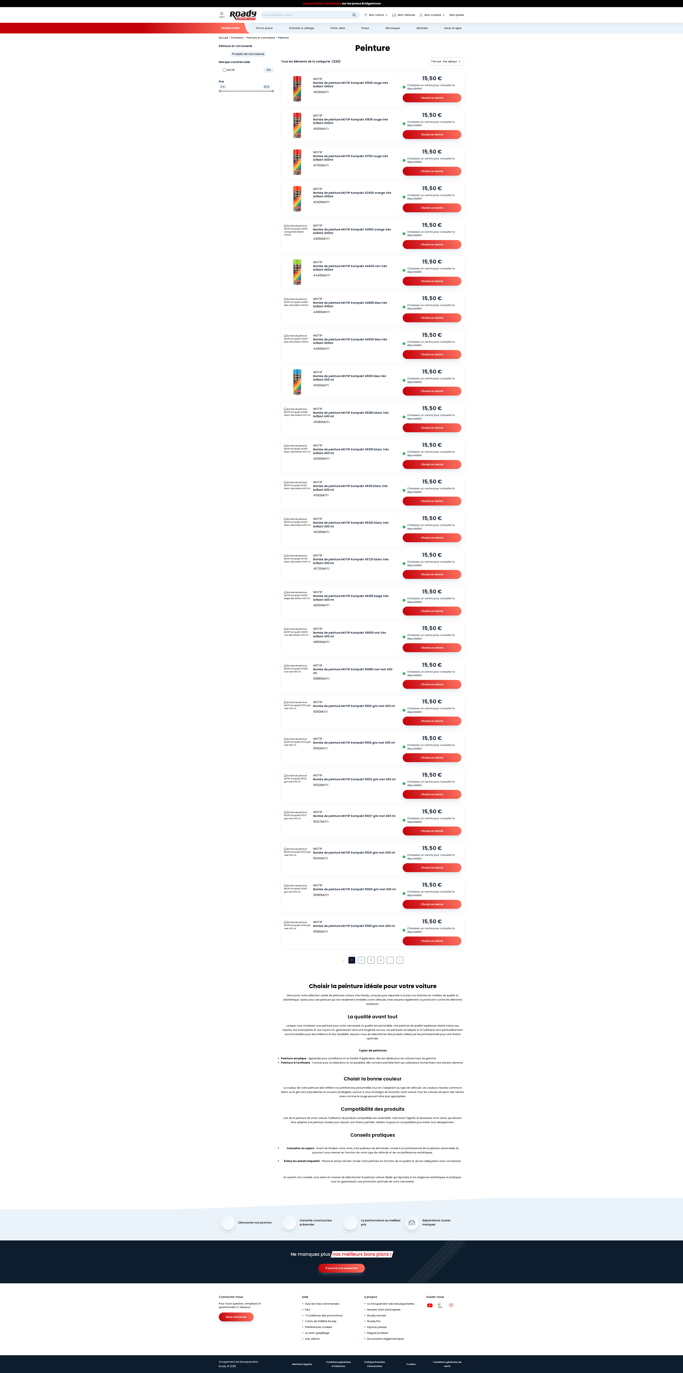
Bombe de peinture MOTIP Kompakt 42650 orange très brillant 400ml (352, 231)
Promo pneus (264, 28)
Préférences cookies (318, 1327)
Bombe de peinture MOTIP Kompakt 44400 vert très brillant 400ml (350, 268)
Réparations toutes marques (436, 1223)
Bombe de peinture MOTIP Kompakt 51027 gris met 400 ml (354, 816)
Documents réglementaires (385, 1339)
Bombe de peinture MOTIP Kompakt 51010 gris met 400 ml (354, 706)
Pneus (365, 28)
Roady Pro (374, 1321)
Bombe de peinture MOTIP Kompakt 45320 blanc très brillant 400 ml (351, 524)
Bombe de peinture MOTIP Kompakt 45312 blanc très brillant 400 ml (350, 488)
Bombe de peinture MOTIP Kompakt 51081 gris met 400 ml (354, 926)
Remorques (393, 28)
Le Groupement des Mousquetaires (390, 1304)
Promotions (230, 28)
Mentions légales (302, 1364)
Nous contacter (236, 1317)
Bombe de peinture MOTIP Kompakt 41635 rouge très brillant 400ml (350, 121)
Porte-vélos (338, 28)
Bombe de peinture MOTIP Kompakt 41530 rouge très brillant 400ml (350, 84)
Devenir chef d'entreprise (384, 1309)
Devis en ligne (453, 28)
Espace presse (377, 1327)
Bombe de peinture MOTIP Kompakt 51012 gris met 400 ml (354, 743)
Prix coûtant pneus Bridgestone (342, 3)
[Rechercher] (354, 15)
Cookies (410, 1364)
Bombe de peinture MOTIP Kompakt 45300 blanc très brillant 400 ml (351, 451)
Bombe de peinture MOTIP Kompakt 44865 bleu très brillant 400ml (350, 304)
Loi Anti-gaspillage (317, 1333)
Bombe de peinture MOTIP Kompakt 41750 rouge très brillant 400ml (350, 158)
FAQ (307, 1309)
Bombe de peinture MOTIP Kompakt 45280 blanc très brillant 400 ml (351, 414)
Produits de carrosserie (248, 54)
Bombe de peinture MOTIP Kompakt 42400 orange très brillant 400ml (352, 194)
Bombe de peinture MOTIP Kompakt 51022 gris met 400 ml (354, 779)
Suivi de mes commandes (322, 1304)
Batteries (422, 28)
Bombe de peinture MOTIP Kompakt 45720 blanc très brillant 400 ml (351, 561)
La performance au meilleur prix (381, 1223)
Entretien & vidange (301, 28)
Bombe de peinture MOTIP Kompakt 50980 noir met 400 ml (352, 671)
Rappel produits (377, 1333)
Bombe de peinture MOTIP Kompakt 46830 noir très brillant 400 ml (349, 634)
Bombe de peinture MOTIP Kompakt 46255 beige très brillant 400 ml (351, 598)
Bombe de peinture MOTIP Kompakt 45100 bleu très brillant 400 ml (349, 378)
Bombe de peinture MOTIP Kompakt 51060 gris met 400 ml (354, 889)
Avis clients (312, 1339)
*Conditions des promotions (324, 1315)
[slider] (220, 91)
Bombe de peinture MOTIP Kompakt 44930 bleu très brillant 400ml (350, 341)
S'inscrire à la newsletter (341, 1268)
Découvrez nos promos (255, 1223)
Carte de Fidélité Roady (320, 1321)
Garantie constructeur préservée (316, 1223)
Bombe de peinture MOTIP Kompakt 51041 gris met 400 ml (354, 852)
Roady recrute (376, 1315)
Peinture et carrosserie (235, 46)
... (390, 960)
